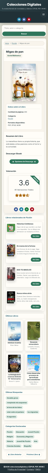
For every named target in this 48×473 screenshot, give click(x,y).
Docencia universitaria (34, 343)
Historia (10, 441)
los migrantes (33, 412)
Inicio (7, 43)
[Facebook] (24, 20)
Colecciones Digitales (24, 4)
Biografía (27, 446)
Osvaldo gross (12, 398)
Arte (35, 441)
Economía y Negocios (25, 437)
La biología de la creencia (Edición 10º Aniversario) (14, 377)
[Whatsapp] (27, 209)
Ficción (14, 43)
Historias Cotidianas (25, 224)
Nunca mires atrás (24, 293)
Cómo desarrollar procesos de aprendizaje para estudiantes (33, 376)
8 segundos (11, 417)
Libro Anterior (15, 454)
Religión (10, 437)
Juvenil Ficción (33, 432)
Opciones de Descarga (24, 161)
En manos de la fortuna (26, 246)
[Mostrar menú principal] (43, 14)
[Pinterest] (29, 20)
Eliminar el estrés (14, 343)
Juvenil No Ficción (23, 441)
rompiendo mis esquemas (17, 403)
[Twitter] (19, 20)
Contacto (30, 469)
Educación (20, 432)
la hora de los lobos (14, 407)
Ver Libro (36, 236)
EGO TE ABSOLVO (24, 270)
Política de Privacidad (16, 469)
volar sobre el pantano (15, 412)
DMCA (38, 469)
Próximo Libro (32, 454)
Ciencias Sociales (13, 446)
